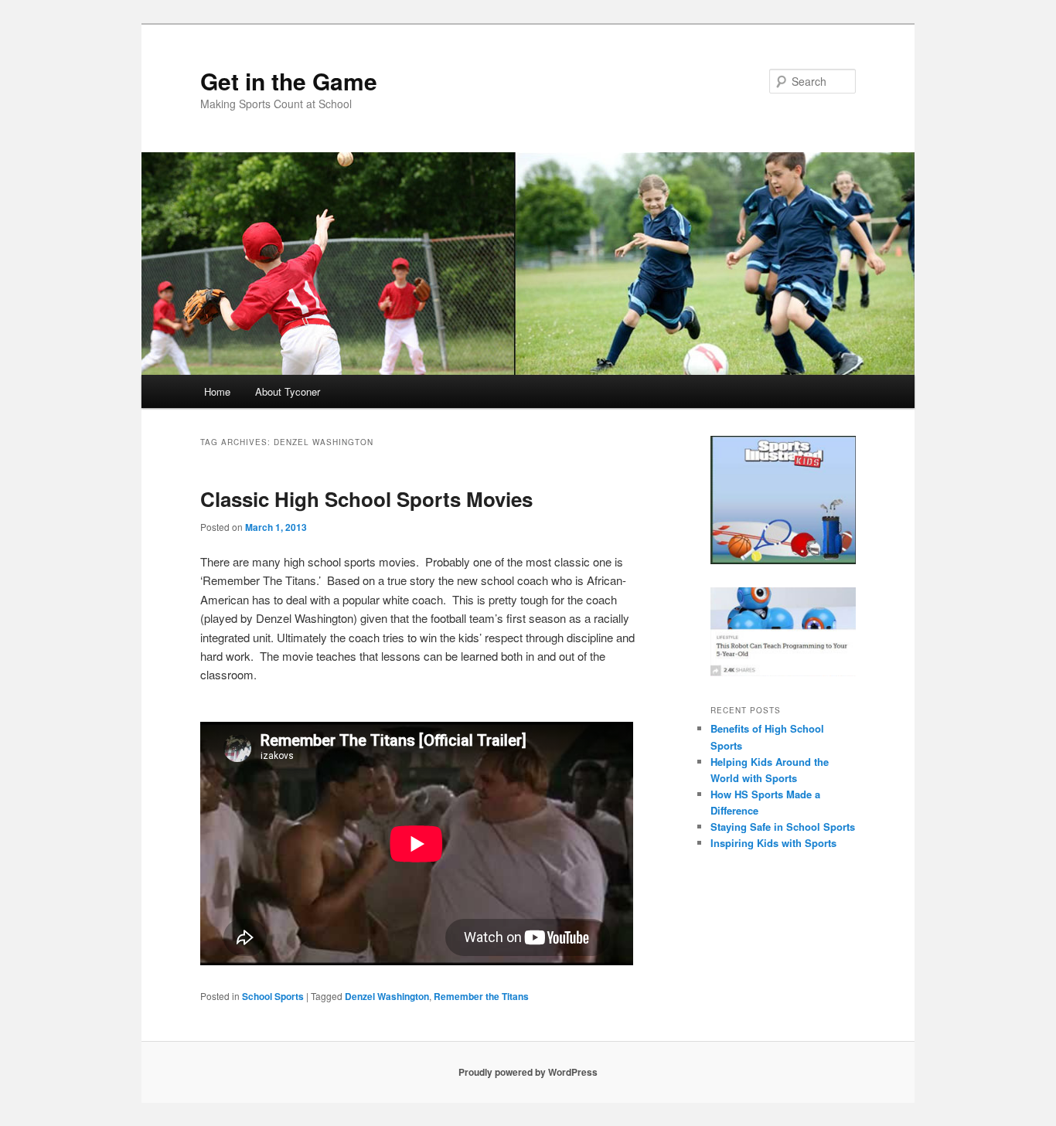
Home (217, 391)
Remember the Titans (481, 996)
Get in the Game (288, 80)
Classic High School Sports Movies (366, 499)
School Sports (273, 996)
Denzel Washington (387, 996)
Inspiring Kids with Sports (773, 842)
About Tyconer (287, 391)
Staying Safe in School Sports (782, 826)
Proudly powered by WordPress (528, 1072)
